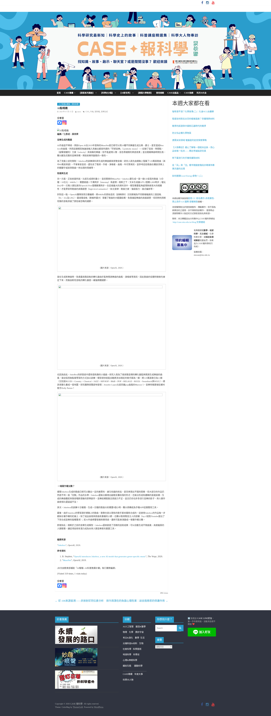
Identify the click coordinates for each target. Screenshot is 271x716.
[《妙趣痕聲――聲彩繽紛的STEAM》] (76, 650)
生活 (142, 638)
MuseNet (67, 560)
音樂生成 (104, 112)
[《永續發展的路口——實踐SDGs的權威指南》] (76, 627)
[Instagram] (64, 122)
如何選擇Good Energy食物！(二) (187, 176)
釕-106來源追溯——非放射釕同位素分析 (79, 600)
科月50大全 (201, 93)
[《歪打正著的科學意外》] (76, 672)
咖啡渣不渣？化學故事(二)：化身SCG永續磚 (193, 111)
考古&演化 (128, 638)
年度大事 (138, 674)
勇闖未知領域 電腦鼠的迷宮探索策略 (189, 140)
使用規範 (160, 93)
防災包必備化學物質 (181, 133)
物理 (125, 632)
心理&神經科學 (130, 660)
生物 (141, 643)
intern (79, 112)
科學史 (136, 654)
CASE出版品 (173, 93)
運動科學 (138, 666)
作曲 (92, 112)
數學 (137, 638)
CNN (87, 112)
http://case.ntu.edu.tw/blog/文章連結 (189, 222)
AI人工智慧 (128, 626)
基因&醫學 (141, 626)
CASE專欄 (68, 93)
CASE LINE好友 (204, 618)
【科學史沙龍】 (107, 93)
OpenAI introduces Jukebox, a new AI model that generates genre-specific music (110, 556)
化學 (131, 632)
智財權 (97, 112)
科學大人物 (128, 680)
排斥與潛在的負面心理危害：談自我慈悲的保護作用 (137, 600)
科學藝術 (137, 649)
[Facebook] (59, 122)
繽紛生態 (128, 666)
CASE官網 (188, 93)
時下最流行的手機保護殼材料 (186, 158)
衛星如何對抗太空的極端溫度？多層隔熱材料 (193, 119)
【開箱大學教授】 (145, 93)
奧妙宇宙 (139, 632)
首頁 (59, 93)
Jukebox (62, 545)
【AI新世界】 (125, 93)
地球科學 (127, 654)
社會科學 (128, 649)
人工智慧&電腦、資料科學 (68, 104)
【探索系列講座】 (87, 93)
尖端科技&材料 (130, 643)
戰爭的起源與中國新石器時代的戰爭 (189, 126)
